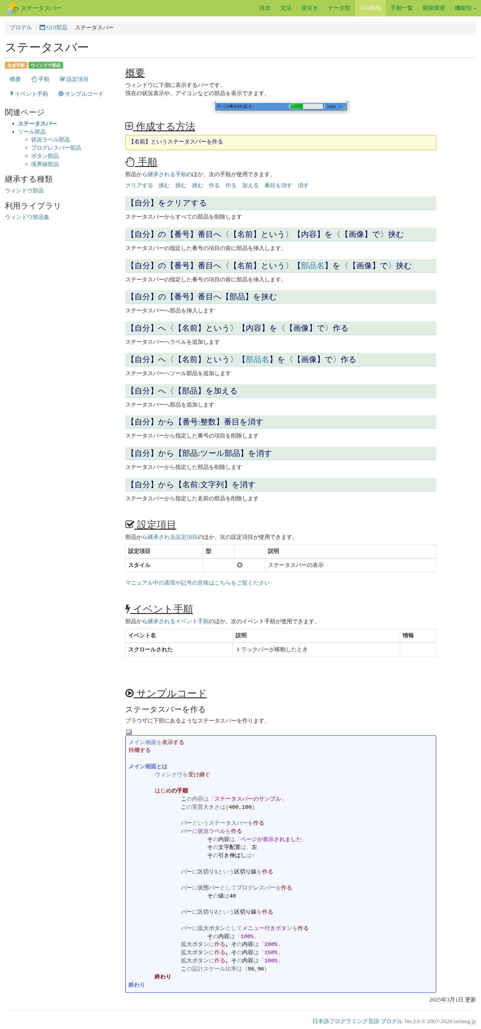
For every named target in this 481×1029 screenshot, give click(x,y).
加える (250, 185)
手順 (43, 79)
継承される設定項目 (173, 537)
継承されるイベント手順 (178, 621)
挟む (164, 185)
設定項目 (77, 79)
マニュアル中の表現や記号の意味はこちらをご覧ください (197, 583)
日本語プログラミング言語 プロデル (357, 1021)
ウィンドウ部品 (46, 64)
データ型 (339, 8)
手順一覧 (402, 8)
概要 (15, 79)
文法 (286, 8)
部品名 (313, 265)
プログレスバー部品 (56, 148)
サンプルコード (83, 94)
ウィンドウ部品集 (27, 217)
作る (214, 185)
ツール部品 (32, 132)
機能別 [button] (464, 8)
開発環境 (434, 8)
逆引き (309, 8)
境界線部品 (45, 164)
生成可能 (16, 64)
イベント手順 (30, 94)
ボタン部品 (45, 156)
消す (303, 185)
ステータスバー (41, 8)
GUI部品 (370, 8)
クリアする (139, 185)
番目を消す (278, 185)
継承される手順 (167, 174)
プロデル (21, 28)
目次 (265, 8)
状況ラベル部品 (50, 140)
